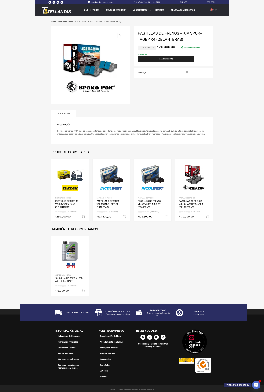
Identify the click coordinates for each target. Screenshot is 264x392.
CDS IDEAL (211, 2)
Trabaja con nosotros (183, 10)
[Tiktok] (62, 2)
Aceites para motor (63, 275)
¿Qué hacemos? (140, 10)
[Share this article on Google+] (162, 72)
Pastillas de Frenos (65, 22)
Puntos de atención (116, 10)
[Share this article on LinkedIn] (172, 72)
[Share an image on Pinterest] (167, 72)
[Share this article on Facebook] (152, 72)
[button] (120, 35)
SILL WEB (183, 2)
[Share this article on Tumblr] (181, 72)
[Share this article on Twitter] (157, 72)
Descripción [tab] (63, 113)
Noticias (159, 10)
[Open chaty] (256, 385)
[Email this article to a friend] (186, 72)
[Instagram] (53, 2)
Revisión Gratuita (107, 353)
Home (85, 10)
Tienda (96, 10)
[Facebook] (49, 2)
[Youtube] (58, 2)
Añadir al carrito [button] (83, 290)
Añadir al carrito (166, 59)
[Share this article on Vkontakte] (176, 72)
